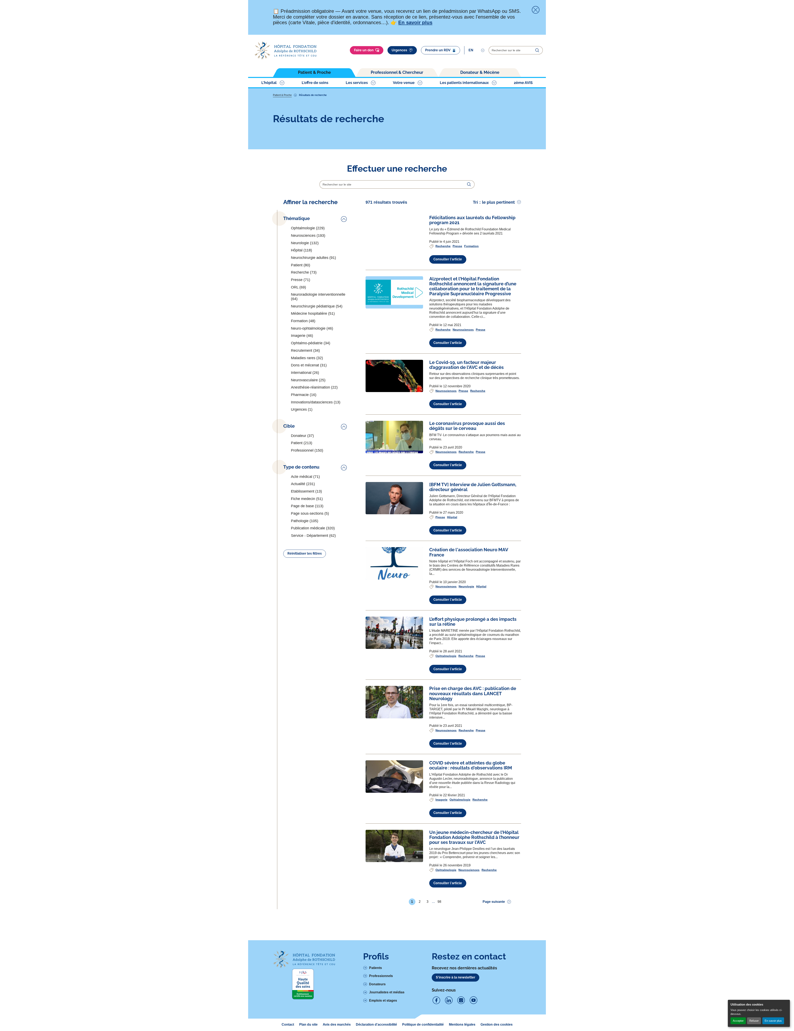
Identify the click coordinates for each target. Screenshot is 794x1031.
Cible (289, 426)
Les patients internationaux (464, 82)
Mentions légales (462, 1024)
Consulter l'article (447, 259)
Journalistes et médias (386, 992)
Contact (288, 1024)
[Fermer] (535, 10)
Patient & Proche (314, 72)
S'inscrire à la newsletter (455, 977)
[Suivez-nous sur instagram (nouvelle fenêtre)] (461, 1000)
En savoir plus (773, 1020)
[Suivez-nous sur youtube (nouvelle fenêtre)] (473, 1000)
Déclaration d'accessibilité (376, 1024)
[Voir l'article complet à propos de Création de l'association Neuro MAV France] (394, 563)
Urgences (399, 50)
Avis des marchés (337, 1024)
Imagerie (441, 799)
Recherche (443, 246)
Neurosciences (463, 329)
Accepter (738, 1020)
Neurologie (466, 586)
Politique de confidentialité (423, 1024)
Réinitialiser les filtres (304, 553)
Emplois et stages (383, 1000)
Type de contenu (301, 467)
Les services (357, 82)
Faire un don (364, 50)
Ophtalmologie (445, 656)
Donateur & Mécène (479, 72)
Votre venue (404, 82)
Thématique (296, 218)
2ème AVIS (523, 82)
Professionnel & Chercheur (397, 72)
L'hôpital (269, 82)
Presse (457, 246)
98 (440, 902)
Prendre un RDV (438, 50)
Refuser (754, 1020)
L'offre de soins (315, 82)
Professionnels (381, 976)
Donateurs (377, 984)
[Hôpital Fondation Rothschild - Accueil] (285, 50)
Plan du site (308, 1024)
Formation (471, 246)
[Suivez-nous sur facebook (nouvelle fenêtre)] (436, 1000)
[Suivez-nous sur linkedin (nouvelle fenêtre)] (449, 1000)
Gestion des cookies (497, 1024)
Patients (375, 968)
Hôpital (452, 517)
